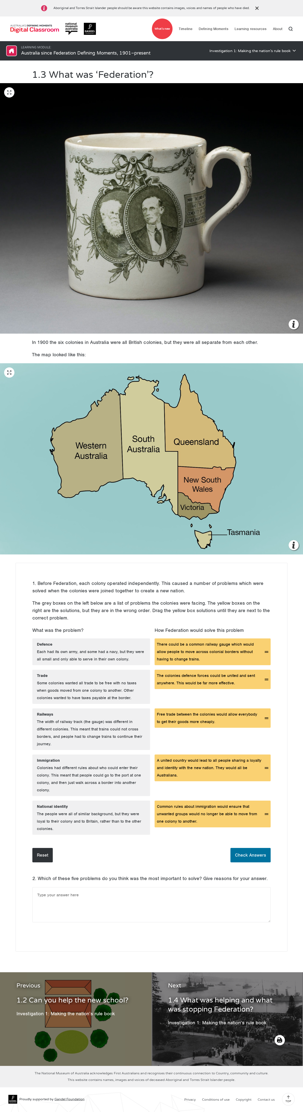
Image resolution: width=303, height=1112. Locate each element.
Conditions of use (216, 1100)
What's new (162, 28)
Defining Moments (213, 29)
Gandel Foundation (69, 1099)
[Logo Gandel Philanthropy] (90, 29)
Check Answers (250, 855)
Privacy (190, 1100)
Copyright (243, 1100)
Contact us (266, 1100)
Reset (42, 855)
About (278, 29)
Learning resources (251, 29)
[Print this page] (280, 1040)
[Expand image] (9, 92)
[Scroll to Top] (288, 1097)
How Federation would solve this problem (199, 630)
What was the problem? (57, 630)
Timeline (186, 29)
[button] (213, 651)
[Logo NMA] (71, 29)
